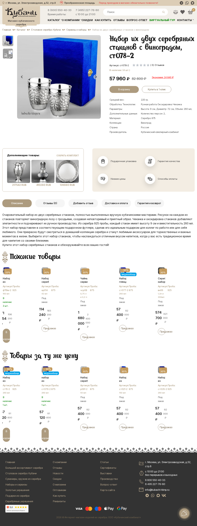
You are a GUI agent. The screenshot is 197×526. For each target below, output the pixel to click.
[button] (7, 40)
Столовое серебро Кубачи (21, 473)
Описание (17, 203)
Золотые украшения (17, 490)
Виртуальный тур (162, 20)
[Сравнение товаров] (175, 12)
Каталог (54, 20)
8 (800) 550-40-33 (59, 10)
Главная (10, 462)
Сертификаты (108, 467)
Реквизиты (59, 501)
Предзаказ (46, 328)
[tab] (58, 116)
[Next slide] (95, 76)
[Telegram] (181, 3)
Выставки (106, 473)
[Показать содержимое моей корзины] (190, 12)
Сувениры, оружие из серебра (23, 478)
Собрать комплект (67, 155)
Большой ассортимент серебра (24, 467)
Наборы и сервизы (16, 484)
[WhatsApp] (187, 3)
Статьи (104, 462)
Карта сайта (107, 490)
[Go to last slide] (22, 76)
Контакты (184, 20)
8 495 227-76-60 (155, 484)
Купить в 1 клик (157, 89)
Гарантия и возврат (149, 203)
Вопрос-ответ (137, 20)
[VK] (164, 495)
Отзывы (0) (50, 203)
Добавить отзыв (83, 203)
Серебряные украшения (19, 501)
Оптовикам (59, 490)
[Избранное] (182, 12)
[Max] (192, 3)
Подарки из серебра (17, 495)
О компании (71, 20)
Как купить (103, 20)
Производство (109, 478)
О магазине (59, 484)
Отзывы (119, 20)
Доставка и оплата (116, 203)
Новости (58, 473)
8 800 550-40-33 (155, 480)
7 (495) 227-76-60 (87, 10)
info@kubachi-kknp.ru (157, 489)
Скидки (87, 20)
